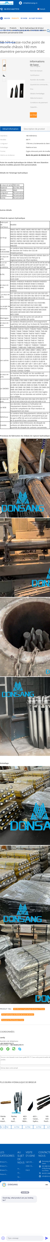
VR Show (24, 18)
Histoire (20, 1173)
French (42, 9)
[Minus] (46, 1184)
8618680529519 (17, 1045)
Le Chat (33, 115)
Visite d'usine (5, 30)
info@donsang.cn (30, 3)
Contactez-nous (37, 30)
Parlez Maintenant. (8, 43)
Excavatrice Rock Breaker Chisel (12, 1020)
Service (20, 1177)
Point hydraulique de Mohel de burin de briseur (17, 1014)
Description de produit (34, 129)
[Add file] (3, 1238)
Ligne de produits (32, 1162)
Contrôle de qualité (20, 30)
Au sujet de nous (35, 18)
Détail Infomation (10, 129)
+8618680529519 (7, 1043)
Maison (7, 18)
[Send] (47, 1238)
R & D (28, 1170)
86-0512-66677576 (11, 9)
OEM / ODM (30, 1166)
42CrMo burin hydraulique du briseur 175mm (29, 1009)
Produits (15, 18)
